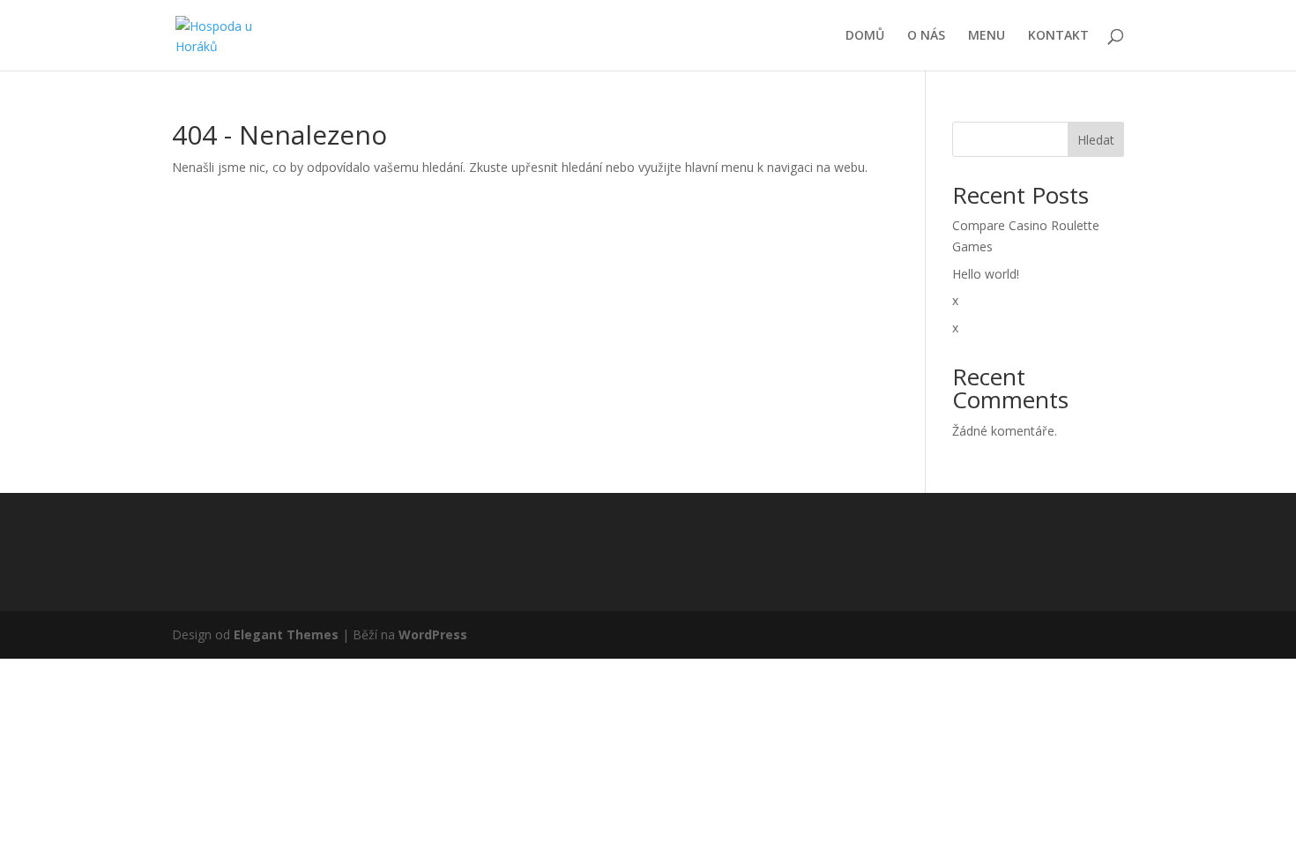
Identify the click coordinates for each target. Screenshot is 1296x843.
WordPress (432, 634)
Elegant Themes (286, 634)
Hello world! (985, 273)
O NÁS (926, 36)
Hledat (1095, 139)
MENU (986, 36)
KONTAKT (1058, 36)
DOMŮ (864, 36)
